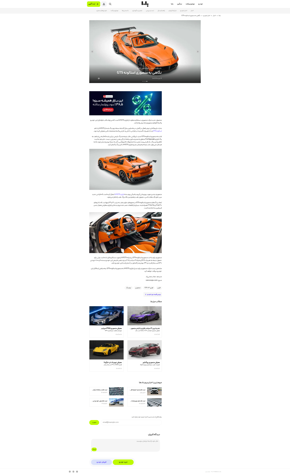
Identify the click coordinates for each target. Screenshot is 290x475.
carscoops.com (151, 280)
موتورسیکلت (114, 11)
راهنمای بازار (161, 11)
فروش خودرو (101, 462)
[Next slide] (92, 51)
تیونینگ (128, 288)
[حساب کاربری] (104, 4)
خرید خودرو (123, 462)
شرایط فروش (172, 11)
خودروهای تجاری (101, 11)
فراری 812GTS (119, 194)
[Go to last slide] (197, 51)
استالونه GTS (157, 131)
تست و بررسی (150, 11)
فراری (159, 288)
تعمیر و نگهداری (137, 11)
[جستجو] (110, 4)
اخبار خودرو (183, 11)
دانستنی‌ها (125, 11)
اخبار (192, 11)
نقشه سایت (207, 472)
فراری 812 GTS (149, 288)
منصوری (137, 288)
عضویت (94, 422)
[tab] (147, 81)
